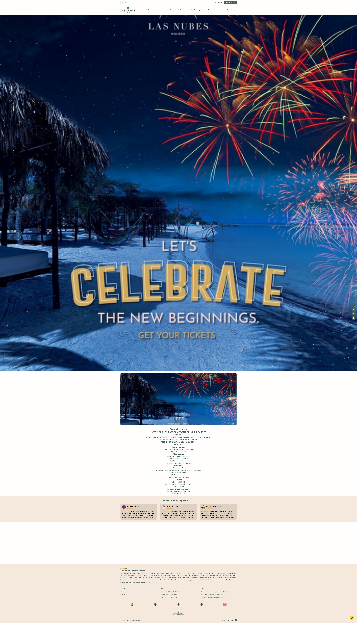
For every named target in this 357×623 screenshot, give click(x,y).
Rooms (172, 10)
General (123, 592)
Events (217, 10)
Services (183, 10)
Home (150, 10)
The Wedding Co (197, 10)
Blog (209, 10)
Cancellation (124, 594)
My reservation (230, 2)
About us (160, 10)
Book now (230, 10)
